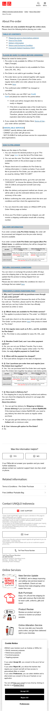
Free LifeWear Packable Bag (13, 492)
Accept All (24, 691)
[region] (24, 675)
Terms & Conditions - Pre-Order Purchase (18, 486)
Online (26, 11)
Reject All (25, 697)
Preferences (24, 704)
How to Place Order (34, 11)
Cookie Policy (19, 685)
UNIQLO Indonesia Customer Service (12, 11)
